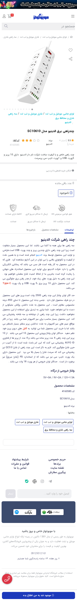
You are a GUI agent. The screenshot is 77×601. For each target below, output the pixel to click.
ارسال (10, 494)
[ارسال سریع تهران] (38, 4)
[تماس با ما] (7, 579)
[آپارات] (34, 482)
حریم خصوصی (57, 459)
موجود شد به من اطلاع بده (37, 595)
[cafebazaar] (52, 512)
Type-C (7, 283)
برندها (57, 464)
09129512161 (38, 553)
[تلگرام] (50, 482)
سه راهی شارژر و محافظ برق (58, 430)
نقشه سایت (57, 468)
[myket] (24, 512)
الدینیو (68, 122)
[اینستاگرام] (42, 482)
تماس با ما (20, 468)
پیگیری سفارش (57, 472)
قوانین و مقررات (20, 464)
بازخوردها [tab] (30, 230)
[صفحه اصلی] (71, 37)
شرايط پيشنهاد (20, 459)
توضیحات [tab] (69, 230)
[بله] (26, 482)
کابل (25, 328)
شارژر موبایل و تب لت (29, 37)
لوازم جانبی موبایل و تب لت (54, 37)
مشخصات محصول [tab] (50, 230)
